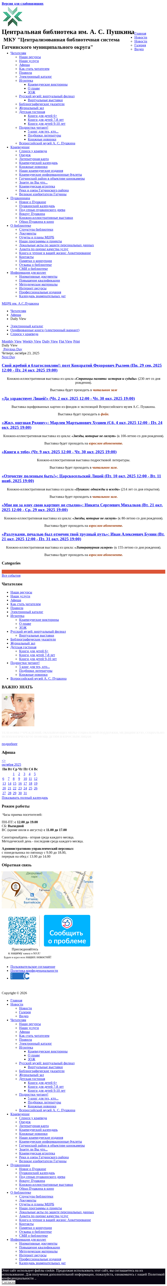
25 (30, 788)
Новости (140, 37)
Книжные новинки (42, 139)
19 (35, 783)
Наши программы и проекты (40, 241)
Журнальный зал (31, 108)
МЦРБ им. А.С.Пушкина (20, 303)
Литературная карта (34, 159)
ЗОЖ (31, 92)
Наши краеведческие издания (41, 170)
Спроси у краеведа (33, 151)
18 (30, 783)
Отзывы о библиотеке (35, 265)
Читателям (18, 53)
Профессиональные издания (40, 292)
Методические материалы (38, 284)
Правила (25, 72)
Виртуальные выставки (45, 100)
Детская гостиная (32, 112)
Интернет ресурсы (33, 288)
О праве (34, 88)
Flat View (65, 341)
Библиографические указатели (42, 104)
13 (4, 783)
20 (4, 788)
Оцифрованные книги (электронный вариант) (44, 330)
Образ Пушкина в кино (36, 221)
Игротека (26, 80)
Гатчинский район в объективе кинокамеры (52, 178)
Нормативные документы (38, 276)
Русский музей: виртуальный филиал (47, 96)
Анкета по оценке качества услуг (43, 249)
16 (20, 783)
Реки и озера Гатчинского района (44, 190)
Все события (11, 575)
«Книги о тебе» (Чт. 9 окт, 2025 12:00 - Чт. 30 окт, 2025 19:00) (59, 452)
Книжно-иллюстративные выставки (46, 218)
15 (14, 783)
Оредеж (25, 155)
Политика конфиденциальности (34, 970)
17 (25, 783)
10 (25, 779)
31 (25, 793)
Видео (139, 49)
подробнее (9, 744)
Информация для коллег (28, 272)
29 (14, 793)
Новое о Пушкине (32, 202)
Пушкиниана (20, 198)
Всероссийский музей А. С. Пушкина (47, 143)
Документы (27, 233)
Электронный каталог (35, 76)
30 (20, 793)
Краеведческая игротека (37, 186)
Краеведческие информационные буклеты (50, 174)
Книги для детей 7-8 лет (46, 120)
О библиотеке (20, 225)
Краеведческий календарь (38, 163)
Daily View (50, 341)
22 (14, 788)
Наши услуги (29, 61)
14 (9, 783)
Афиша (24, 65)
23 (20, 788)
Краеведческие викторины (48, 84)
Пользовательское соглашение (32, 966)
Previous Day (12, 349)
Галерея (140, 45)
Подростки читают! (33, 127)
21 (9, 788)
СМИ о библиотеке (33, 268)
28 (9, 793)
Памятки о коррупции (35, 261)
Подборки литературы (44, 135)
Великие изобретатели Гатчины (43, 194)
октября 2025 (11, 764)
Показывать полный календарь (25, 797)
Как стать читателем (34, 69)
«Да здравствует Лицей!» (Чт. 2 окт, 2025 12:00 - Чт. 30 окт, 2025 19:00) (68, 398)
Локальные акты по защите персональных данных (56, 245)
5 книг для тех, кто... (43, 131)
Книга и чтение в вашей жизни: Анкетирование (55, 253)
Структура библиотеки (36, 229)
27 (4, 793)
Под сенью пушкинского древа (42, 210)
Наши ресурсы (30, 57)
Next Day (8, 357)
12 (35, 779)
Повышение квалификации (39, 280)
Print (76, 341)
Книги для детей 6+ (42, 116)
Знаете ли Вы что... (33, 182)
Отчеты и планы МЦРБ (36, 237)
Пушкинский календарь (37, 206)
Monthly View (12, 341)
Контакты (26, 257)
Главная (140, 33)
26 (35, 788)
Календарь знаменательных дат (42, 296)
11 (30, 779)
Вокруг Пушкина (32, 214)
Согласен (8, 1282)
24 (25, 788)
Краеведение (20, 147)
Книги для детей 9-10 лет (46, 123)
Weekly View (32, 341)
